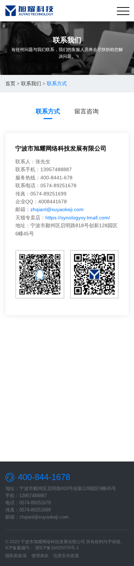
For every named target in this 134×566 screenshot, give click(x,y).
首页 (10, 83)
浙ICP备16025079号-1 (57, 547)
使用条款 (40, 555)
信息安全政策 (66, 555)
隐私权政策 (16, 555)
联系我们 (31, 83)
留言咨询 (86, 111)
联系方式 (48, 111)
